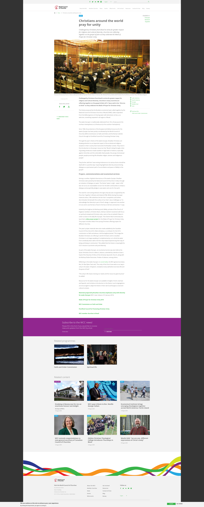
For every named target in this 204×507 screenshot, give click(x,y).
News (101, 8)
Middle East (135, 104)
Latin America (135, 98)
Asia (133, 106)
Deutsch (147, 19)
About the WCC (83, 8)
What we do (112, 8)
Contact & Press (136, 8)
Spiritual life (135, 111)
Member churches (93, 8)
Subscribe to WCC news (63, 117)
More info (49, 505)
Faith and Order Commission (139, 113)
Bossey (148, 8)
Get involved (120, 8)
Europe (134, 102)
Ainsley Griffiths (59, 409)
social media (104, 262)
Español (147, 21)
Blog (143, 8)
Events (106, 8)
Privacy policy (65, 331)
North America (136, 100)
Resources (128, 8)
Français (147, 18)
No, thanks (180, 503)
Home (54, 12)
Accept (171, 504)
